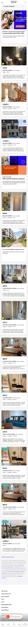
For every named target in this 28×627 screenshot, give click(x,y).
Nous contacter (5, 596)
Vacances (19, 624)
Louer (14, 624)
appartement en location (19, 571)
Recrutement (4, 607)
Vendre (8, 624)
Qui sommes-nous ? (6, 593)
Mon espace (25, 624)
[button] (11, 63)
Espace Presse (5, 610)
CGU (2, 599)
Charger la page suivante (7, 557)
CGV (2, 602)
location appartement (9, 566)
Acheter (2, 624)
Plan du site (4, 591)
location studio (18, 566)
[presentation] (2, 56)
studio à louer (4, 573)
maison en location (10, 571)
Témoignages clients (6, 604)
